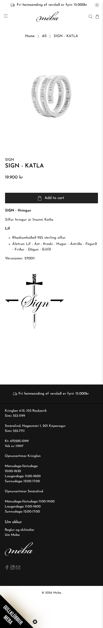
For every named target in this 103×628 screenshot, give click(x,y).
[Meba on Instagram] (12, 568)
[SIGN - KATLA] (51, 96)
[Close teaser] (35, 621)
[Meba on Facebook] (7, 568)
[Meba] (48, 17)
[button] (17, 611)
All (44, 36)
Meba (57, 592)
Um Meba (12, 535)
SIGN (9, 160)
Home (30, 36)
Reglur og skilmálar (19, 530)
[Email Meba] (18, 568)
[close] (97, 5)
